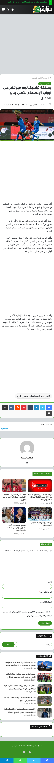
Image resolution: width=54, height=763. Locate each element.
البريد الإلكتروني (45, 592)
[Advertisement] (27, 43)
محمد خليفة (44, 105)
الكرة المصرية (36, 78)
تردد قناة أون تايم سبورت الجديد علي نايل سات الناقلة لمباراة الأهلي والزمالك (40, 497)
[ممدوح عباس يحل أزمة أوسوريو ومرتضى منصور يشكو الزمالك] (14, 515)
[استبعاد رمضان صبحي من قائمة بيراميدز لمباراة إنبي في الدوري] (44, 701)
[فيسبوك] (49, 407)
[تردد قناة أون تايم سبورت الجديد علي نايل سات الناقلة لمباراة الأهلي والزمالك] (40, 485)
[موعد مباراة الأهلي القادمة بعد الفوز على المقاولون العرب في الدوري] (14, 485)
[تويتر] (42, 407)
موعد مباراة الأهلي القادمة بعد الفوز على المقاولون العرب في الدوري (14, 497)
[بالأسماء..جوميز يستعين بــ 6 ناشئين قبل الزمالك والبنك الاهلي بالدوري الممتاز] (44, 713)
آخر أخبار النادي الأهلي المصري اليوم (32, 396)
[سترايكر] (42, 9)
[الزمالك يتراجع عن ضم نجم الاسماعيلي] (40, 514)
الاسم (49, 582)
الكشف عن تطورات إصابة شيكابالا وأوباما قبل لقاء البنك (27, 2)
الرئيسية (46, 78)
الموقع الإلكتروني (46, 602)
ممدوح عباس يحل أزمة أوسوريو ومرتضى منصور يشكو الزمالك (16, 528)
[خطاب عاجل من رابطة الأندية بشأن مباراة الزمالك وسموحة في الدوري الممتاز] (44, 689)
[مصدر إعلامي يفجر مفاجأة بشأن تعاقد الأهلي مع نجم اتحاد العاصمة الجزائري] (44, 677)
